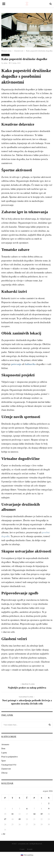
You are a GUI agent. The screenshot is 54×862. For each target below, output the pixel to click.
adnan (5, 63)
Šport (3, 760)
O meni (22, 849)
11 (12, 813)
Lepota (4, 752)
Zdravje (4, 772)
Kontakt (29, 849)
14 (34, 813)
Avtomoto (5, 744)
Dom (3, 748)
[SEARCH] (50, 724)
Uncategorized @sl (8, 764)
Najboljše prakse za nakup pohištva (27, 687)
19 (19, 819)
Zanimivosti (5, 55)
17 (5, 819)
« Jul (3, 833)
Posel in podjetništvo (9, 756)
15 (42, 813)
